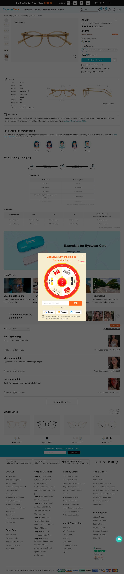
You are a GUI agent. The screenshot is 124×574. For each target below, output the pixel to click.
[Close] (83, 256)
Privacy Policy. (64, 318)
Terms (82, 262)
